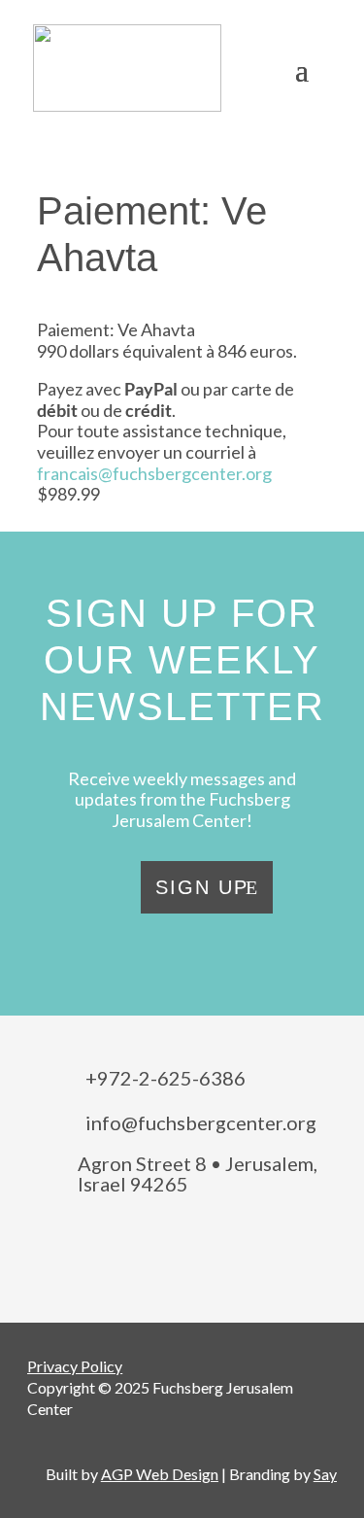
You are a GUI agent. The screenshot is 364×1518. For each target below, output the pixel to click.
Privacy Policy (74, 1366)
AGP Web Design (159, 1474)
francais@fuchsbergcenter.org (154, 473)
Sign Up (201, 887)
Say (325, 1474)
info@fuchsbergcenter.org (200, 1122)
